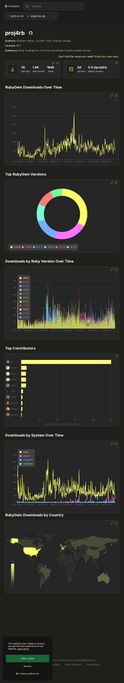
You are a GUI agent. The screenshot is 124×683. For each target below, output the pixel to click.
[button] (27, 673)
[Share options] (53, 63)
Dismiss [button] (27, 666)
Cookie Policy (93, 664)
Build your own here (106, 56)
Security (55, 664)
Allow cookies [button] (27, 658)
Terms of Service (73, 664)
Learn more (23, 649)
